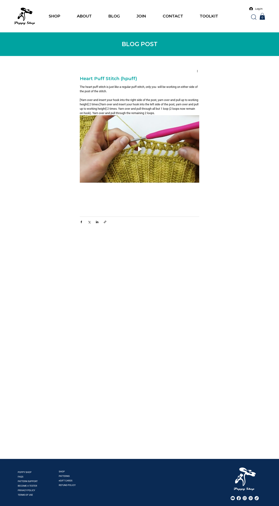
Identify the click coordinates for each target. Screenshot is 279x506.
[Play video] (139, 149)
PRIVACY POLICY (26, 490)
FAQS (20, 476)
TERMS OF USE (25, 495)
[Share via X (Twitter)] (89, 221)
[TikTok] (257, 498)
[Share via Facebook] (81, 221)
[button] (253, 17)
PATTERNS (64, 476)
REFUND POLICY (67, 485)
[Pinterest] (251, 498)
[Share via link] (105, 221)
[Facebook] (239, 498)
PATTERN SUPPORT (28, 481)
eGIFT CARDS (65, 480)
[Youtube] (233, 498)
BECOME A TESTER (27, 485)
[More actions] (197, 71)
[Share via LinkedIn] (97, 221)
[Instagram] (245, 498)
